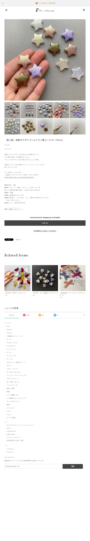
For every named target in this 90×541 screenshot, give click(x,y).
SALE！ (9, 411)
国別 (8, 405)
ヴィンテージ (11, 349)
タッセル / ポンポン (14, 372)
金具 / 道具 (11, 388)
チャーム (10, 359)
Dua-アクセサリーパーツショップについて (20, 425)
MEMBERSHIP (11, 431)
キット (9, 339)
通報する (18, 239)
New (8, 326)
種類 (6, 209)
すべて (11, 315)
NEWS (9, 428)
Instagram (10, 449)
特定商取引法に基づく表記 (15, 440)
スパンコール (11, 356)
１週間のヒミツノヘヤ (14, 336)
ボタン (9, 365)
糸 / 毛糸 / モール (13, 382)
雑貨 (8, 391)
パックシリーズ (12, 385)
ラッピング (10, 408)
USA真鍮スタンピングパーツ (17, 398)
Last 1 (9, 414)
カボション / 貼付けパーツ (16, 362)
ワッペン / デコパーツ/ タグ (16, 375)
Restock (10, 329)
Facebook (10, 452)
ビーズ (9, 352)
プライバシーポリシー (14, 437)
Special (9, 333)
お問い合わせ (11, 434)
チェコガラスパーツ (14, 401)
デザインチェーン (13, 378)
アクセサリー (11, 346)
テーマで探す (11, 418)
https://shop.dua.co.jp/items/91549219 (19, 177)
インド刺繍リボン (13, 395)
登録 (72, 466)
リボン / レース (12, 369)
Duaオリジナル (12, 342)
